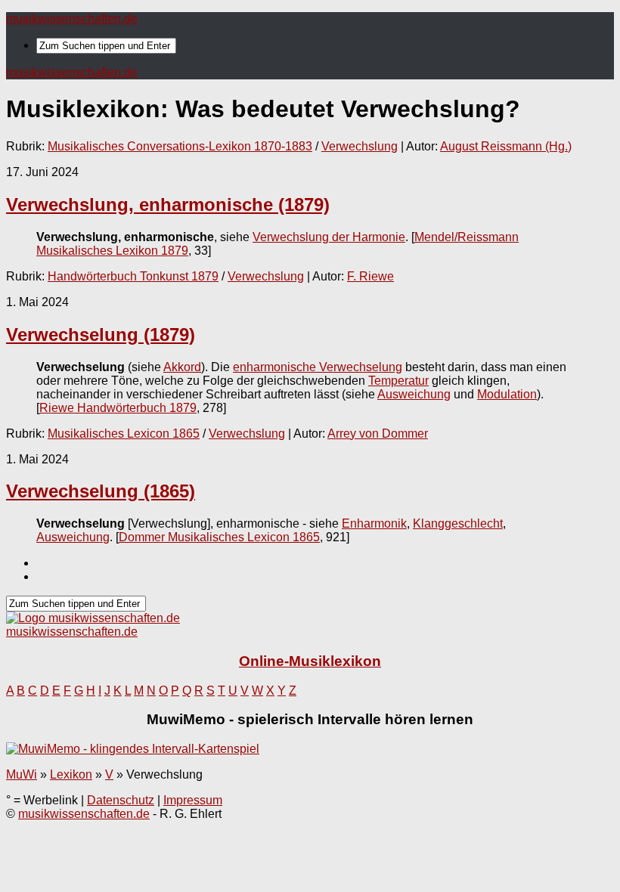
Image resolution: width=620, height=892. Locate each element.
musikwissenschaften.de (72, 18)
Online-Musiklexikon (310, 661)
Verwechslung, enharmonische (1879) (168, 204)
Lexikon (71, 774)
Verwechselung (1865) (100, 491)
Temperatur (398, 380)
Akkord (182, 367)
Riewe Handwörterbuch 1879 (118, 407)
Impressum (192, 800)
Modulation (507, 394)
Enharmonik (374, 523)
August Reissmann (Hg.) (506, 146)
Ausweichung (414, 394)
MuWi (21, 774)
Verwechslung (359, 146)
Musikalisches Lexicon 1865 (124, 433)
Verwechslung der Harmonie (329, 237)
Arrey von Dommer (377, 433)
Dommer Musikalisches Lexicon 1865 (219, 537)
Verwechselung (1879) (100, 334)
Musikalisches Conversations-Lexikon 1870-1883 (180, 146)
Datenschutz (120, 800)
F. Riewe (370, 276)
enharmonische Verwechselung (317, 367)
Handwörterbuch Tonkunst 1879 (133, 276)
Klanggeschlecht (458, 523)
